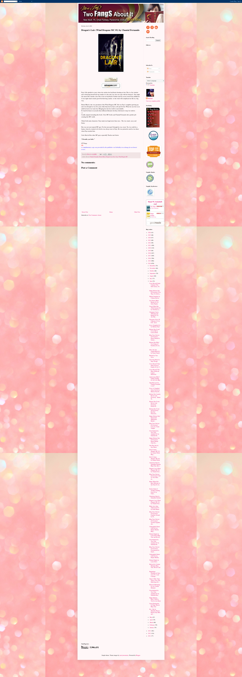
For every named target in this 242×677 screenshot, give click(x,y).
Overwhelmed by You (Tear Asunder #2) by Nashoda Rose (154, 592)
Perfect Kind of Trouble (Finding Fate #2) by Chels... (154, 491)
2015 (149, 261)
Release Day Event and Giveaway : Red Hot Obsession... (154, 411)
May (151, 617)
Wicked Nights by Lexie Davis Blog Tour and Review (154, 535)
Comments (151, 72)
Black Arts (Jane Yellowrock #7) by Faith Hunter (154, 507)
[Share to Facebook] (109, 154)
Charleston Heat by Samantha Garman (155, 497)
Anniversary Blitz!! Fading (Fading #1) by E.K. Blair (154, 378)
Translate (152, 85)
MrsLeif (150, 98)
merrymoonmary (124, 655)
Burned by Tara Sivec (153, 356)
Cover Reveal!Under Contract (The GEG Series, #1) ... (154, 285)
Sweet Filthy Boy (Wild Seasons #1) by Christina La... (155, 307)
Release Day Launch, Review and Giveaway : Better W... (155, 396)
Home (111, 212)
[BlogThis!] (105, 154)
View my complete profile (153, 101)
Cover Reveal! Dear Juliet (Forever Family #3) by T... (155, 365)
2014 (149, 263)
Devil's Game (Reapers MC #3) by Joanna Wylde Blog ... (154, 452)
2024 (149, 237)
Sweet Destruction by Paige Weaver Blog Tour (154, 605)
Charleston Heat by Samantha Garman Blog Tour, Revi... (155, 464)
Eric (114, 157)
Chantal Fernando (94, 157)
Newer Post (85, 212)
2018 (149, 253)
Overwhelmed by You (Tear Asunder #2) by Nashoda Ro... (154, 433)
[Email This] (104, 154)
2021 (149, 245)
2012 (149, 633)
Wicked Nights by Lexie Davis (154, 561)
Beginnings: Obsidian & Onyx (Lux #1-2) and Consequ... (154, 574)
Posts (149, 68)
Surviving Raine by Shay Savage (154, 360)
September (153, 273)
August (152, 276)
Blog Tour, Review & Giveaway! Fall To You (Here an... (154, 476)
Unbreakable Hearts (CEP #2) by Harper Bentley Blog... (154, 529)
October (152, 271)
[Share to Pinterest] (111, 154)
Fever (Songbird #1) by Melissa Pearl (154, 326)
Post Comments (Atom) (95, 215)
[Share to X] (107, 154)
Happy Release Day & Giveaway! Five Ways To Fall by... (155, 292)
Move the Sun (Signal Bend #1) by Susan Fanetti (154, 351)
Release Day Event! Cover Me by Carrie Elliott (154, 330)
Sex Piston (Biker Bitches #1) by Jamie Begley (154, 302)
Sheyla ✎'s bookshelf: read (155, 203)
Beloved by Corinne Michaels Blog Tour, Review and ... (154, 566)
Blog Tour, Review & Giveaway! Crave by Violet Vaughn (154, 426)
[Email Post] (100, 154)
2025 (149, 235)
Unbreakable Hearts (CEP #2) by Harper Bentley (154, 555)
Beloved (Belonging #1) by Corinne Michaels (154, 586)
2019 (149, 250)
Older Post (137, 212)
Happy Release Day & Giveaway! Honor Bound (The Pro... (154, 440)
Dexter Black (102, 157)
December (153, 266)
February (152, 625)
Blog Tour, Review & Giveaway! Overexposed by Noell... (154, 549)
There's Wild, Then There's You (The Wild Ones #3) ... (154, 580)
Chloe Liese (154, 217)
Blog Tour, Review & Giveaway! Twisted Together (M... (154, 521)
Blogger (138, 655)
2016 (149, 258)
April (151, 620)
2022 (149, 243)
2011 (149, 636)
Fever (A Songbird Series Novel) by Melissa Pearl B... (154, 389)
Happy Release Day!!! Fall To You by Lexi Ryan (155, 599)
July (151, 278)
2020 (149, 248)
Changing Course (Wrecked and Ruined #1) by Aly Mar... (154, 314)
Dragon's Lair (109, 157)
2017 (149, 256)
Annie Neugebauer (155, 208)
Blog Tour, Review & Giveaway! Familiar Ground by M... (154, 514)
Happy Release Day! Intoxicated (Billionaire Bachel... (154, 418)
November (153, 268)
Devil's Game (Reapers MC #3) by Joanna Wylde (154, 458)
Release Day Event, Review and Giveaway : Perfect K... (154, 404)
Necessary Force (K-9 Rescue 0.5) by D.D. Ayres (154, 321)
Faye (117, 157)
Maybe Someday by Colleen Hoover (154, 297)
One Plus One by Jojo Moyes (153, 446)
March (152, 622)
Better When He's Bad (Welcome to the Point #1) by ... (154, 484)
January (152, 627)
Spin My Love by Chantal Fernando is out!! (154, 384)
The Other (153, 206)
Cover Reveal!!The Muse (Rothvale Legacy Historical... (154, 372)
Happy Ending (152, 214)
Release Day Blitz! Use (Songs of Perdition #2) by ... (154, 344)
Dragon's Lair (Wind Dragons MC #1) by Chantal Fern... (155, 470)
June (151, 281)
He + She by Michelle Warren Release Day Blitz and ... (154, 611)
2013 (149, 631)
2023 (149, 240)
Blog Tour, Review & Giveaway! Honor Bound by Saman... (154, 337)
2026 (149, 232)
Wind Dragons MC (123, 157)
